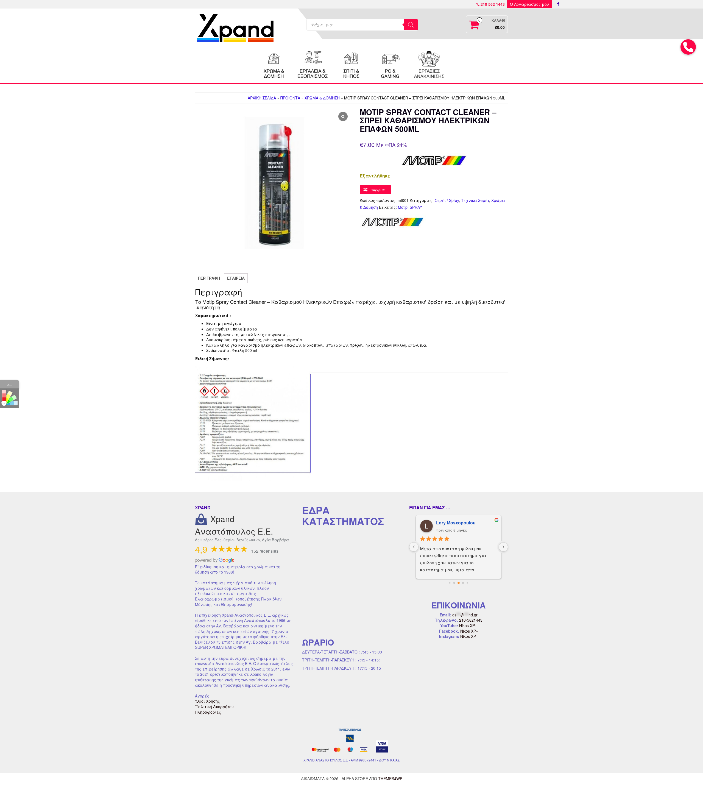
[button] (688, 47)
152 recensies (264, 551)
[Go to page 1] (454, 583)
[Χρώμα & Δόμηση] (274, 64)
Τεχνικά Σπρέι (475, 200)
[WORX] (429, 64)
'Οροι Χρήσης (207, 701)
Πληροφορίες (208, 712)
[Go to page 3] (463, 583)
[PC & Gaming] (390, 64)
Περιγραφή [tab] (209, 278)
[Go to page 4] (467, 582)
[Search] (411, 24)
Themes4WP (390, 778)
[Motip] (393, 222)
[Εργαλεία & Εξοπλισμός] (313, 64)
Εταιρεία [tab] (236, 278)
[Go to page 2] (458, 583)
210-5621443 (470, 620)
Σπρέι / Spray (447, 200)
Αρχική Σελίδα (262, 98)
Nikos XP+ (468, 625)
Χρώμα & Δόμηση (322, 98)
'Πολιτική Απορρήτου (214, 706)
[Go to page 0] (449, 582)
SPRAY (416, 207)
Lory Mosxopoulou (456, 522)
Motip (403, 207)
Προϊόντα (290, 98)
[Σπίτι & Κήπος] (351, 64)
